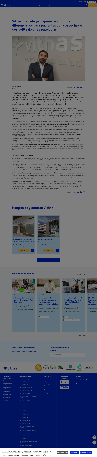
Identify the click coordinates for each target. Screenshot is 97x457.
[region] (48, 452)
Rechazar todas (74, 452)
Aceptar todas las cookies (85, 452)
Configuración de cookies (62, 452)
